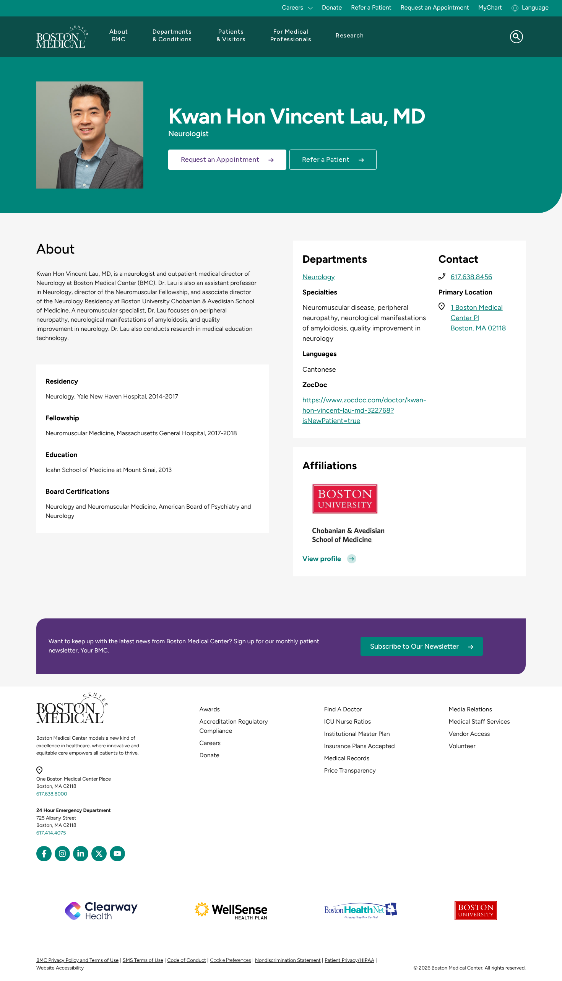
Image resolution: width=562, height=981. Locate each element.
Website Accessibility (60, 968)
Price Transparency (350, 770)
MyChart (490, 7)
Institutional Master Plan (357, 733)
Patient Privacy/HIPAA (349, 960)
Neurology (318, 277)
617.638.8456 (471, 277)
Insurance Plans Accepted (359, 746)
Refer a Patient (371, 7)
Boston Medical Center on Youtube (117, 853)
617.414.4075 (51, 833)
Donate (332, 7)
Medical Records (347, 758)
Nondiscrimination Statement (288, 960)
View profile (321, 559)
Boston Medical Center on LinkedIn (80, 853)
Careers (210, 743)
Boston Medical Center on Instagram (62, 853)
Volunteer (462, 746)
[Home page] (72, 722)
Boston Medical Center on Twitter (99, 853)
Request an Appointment (435, 7)
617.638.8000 (51, 794)
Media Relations (470, 709)
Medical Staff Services (479, 721)
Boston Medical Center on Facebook (44, 853)
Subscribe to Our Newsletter (414, 646)
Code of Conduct (186, 960)
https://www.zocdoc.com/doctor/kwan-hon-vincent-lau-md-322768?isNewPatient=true (364, 410)
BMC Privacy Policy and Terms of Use (77, 960)
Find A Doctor (343, 709)
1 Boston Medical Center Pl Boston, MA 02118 (478, 317)
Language (535, 7)
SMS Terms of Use (143, 960)
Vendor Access (469, 733)
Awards (210, 709)
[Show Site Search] (516, 37)
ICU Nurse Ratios (347, 721)
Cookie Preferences (230, 960)
